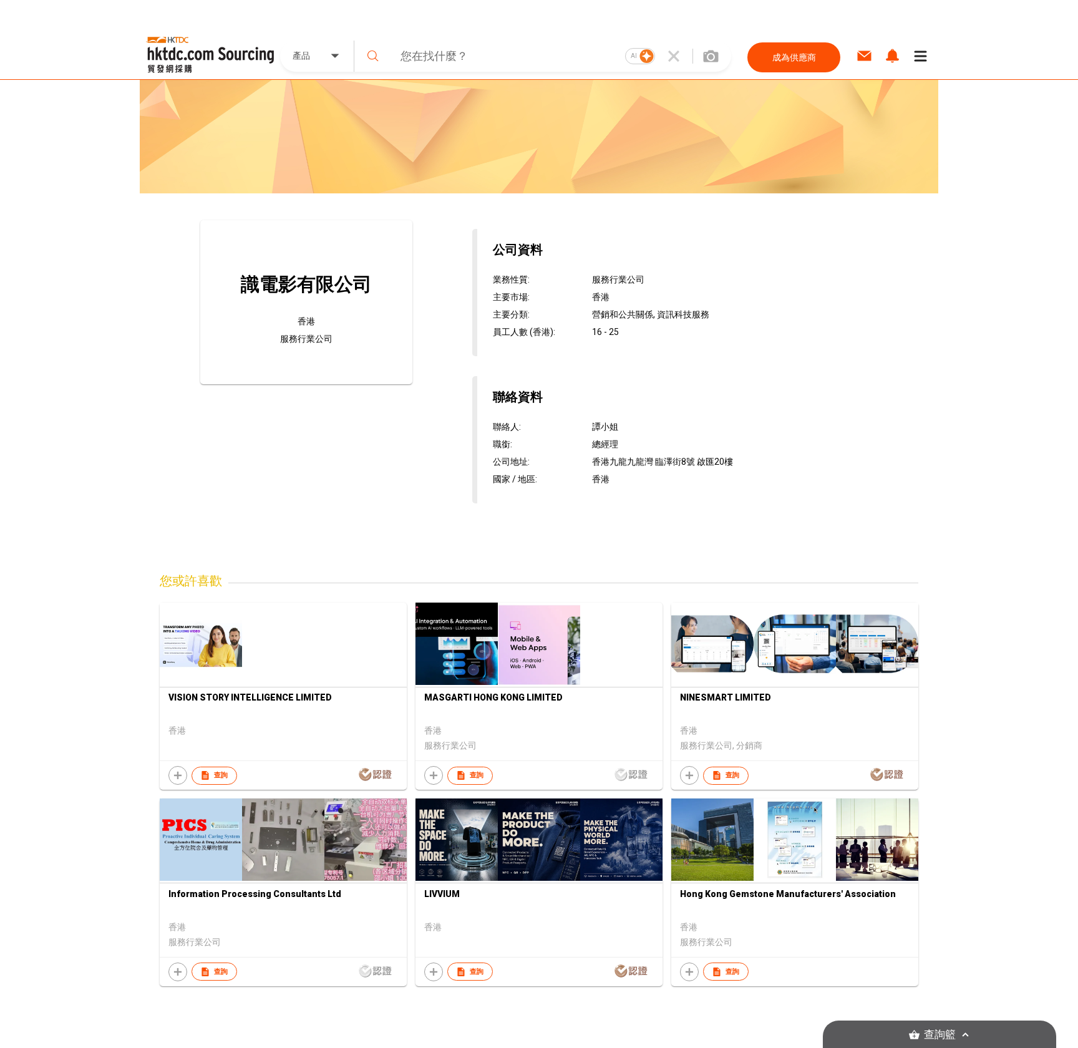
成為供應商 (794, 57)
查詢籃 (940, 1035)
